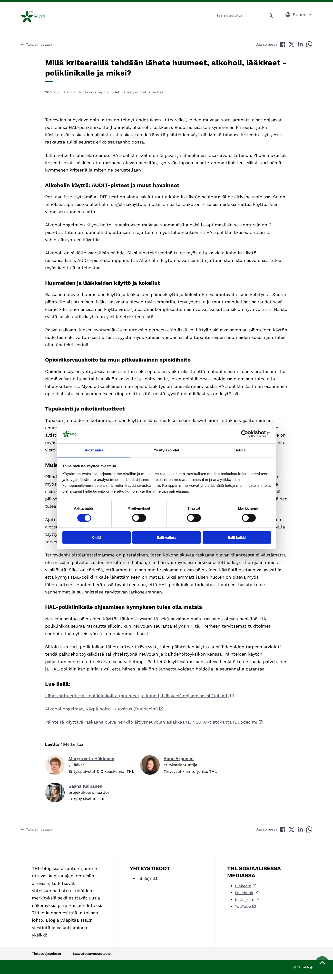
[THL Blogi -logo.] (38, 16)
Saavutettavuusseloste (92, 953)
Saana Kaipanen (85, 786)
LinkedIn (243, 886)
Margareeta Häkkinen (91, 758)
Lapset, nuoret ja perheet (143, 92)
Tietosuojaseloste (46, 953)
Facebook (244, 892)
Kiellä (96, 537)
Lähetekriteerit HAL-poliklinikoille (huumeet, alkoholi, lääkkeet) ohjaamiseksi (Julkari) (137, 695)
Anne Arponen (179, 758)
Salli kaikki (237, 537)
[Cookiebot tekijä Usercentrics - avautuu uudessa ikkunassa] (249, 434)
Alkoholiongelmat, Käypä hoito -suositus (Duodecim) (101, 708)
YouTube (243, 906)
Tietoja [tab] (239, 450)
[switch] (139, 518)
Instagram (244, 899)
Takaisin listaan (39, 44)
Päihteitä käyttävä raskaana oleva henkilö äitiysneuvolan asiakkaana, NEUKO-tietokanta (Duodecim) (151, 722)
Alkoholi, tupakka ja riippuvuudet (91, 92)
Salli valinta (166, 537)
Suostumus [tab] (93, 450)
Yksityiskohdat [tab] (166, 450)
